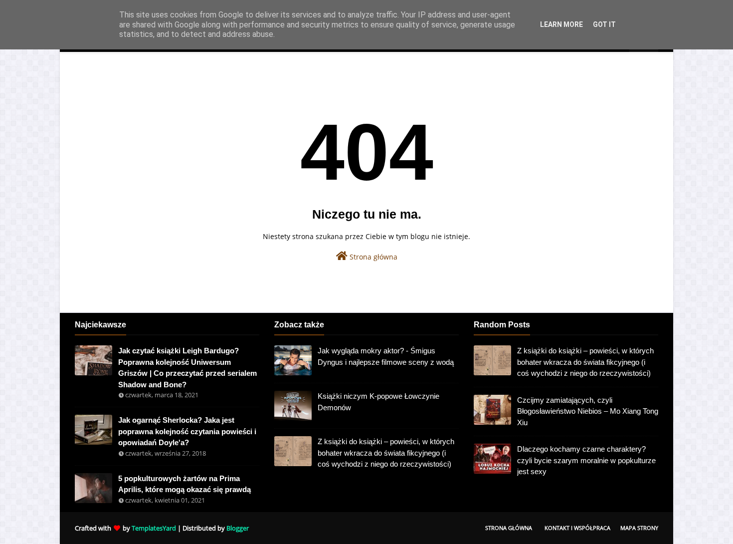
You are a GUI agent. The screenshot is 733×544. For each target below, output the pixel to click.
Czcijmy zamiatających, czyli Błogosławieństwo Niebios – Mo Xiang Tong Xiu (587, 411)
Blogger (237, 528)
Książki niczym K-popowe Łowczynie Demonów (378, 402)
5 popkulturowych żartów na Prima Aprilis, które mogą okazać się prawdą (184, 484)
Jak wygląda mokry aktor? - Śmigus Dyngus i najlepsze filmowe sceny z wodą (386, 356)
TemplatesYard (154, 528)
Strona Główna (508, 528)
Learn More (561, 24)
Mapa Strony (639, 528)
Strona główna (372, 257)
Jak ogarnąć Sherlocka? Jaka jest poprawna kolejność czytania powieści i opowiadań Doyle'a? (187, 431)
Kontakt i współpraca (577, 528)
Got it (604, 24)
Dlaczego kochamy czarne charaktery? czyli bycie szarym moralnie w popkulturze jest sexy (586, 460)
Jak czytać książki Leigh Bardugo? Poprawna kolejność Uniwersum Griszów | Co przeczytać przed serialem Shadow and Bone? (187, 367)
